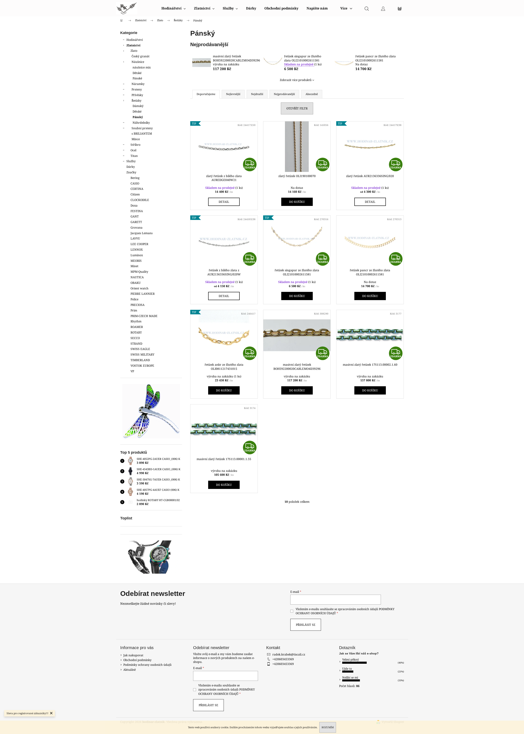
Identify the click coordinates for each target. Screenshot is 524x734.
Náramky (138, 84)
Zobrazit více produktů (296, 80)
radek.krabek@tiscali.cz (288, 654)
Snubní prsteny (142, 128)
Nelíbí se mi (350, 677)
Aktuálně (129, 670)
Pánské (137, 78)
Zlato (134, 51)
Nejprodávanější (284, 94)
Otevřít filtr (297, 108)
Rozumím (328, 727)
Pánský (138, 117)
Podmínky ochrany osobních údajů (147, 665)
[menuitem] (173, 8)
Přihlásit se (305, 625)
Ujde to (347, 669)
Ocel (133, 150)
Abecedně (312, 94)
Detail (224, 202)
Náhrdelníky (141, 122)
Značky (131, 172)
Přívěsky (137, 95)
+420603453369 (283, 659)
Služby (131, 161)
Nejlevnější (233, 94)
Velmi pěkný (350, 659)
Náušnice (138, 62)
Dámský (138, 106)
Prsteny (137, 89)
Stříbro (135, 145)
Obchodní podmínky (137, 660)
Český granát (140, 56)
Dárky (130, 167)
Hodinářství (134, 40)
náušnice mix (142, 67)
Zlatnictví (133, 45)
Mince (136, 139)
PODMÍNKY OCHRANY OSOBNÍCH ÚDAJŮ (226, 691)
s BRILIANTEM (142, 133)
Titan (134, 156)
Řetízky (136, 100)
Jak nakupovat (133, 655)
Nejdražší (257, 94)
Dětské (137, 73)
